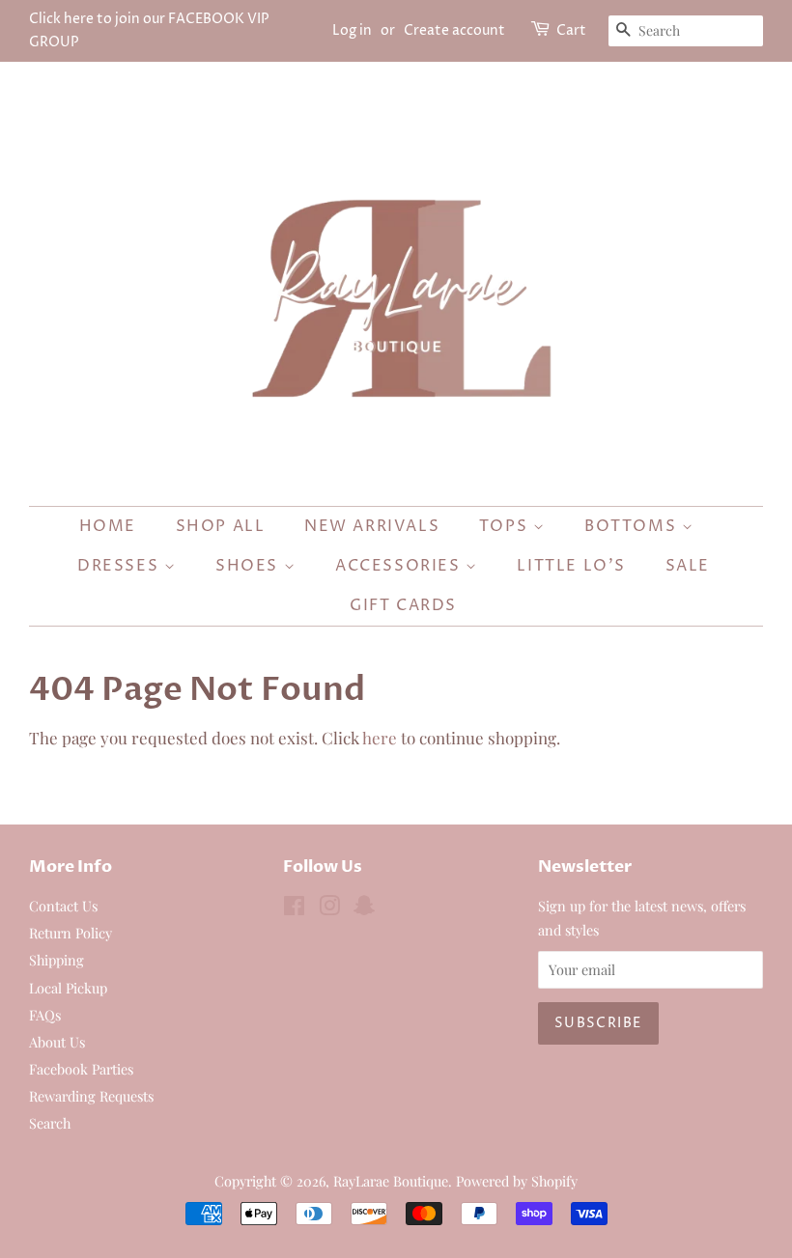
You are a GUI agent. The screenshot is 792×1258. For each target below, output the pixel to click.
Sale (687, 565)
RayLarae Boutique (390, 1180)
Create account (454, 30)
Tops (506, 526)
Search (50, 1122)
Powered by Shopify (517, 1180)
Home (107, 526)
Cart (571, 30)
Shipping (56, 959)
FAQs (45, 1014)
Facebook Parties (81, 1068)
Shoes (249, 565)
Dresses (120, 565)
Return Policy (70, 932)
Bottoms (633, 526)
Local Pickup (68, 987)
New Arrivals (371, 526)
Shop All (221, 526)
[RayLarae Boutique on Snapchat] (364, 908)
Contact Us (63, 905)
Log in (352, 30)
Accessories (400, 565)
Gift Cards (403, 605)
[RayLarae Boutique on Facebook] (294, 908)
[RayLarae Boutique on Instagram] (329, 908)
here (379, 737)
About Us (57, 1041)
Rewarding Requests (91, 1095)
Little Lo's (571, 565)
